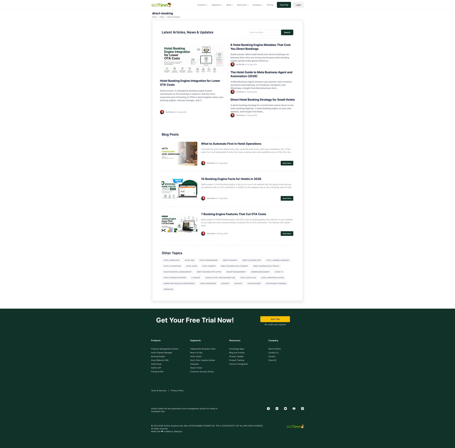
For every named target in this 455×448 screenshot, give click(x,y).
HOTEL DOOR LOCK (248, 278)
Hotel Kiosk (156, 364)
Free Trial (284, 5)
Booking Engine (158, 356)
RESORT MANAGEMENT (236, 272)
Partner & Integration (238, 364)
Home (154, 17)
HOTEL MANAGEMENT (209, 260)
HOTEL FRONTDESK (208, 283)
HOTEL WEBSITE (209, 266)
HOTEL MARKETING (172, 260)
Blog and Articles (237, 352)
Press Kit (272, 360)
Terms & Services (158, 390)
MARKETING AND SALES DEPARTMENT (179, 283)
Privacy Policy (177, 390)
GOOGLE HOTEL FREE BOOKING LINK (220, 278)
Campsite (194, 364)
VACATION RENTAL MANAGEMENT (178, 272)
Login (298, 5)
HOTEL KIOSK (191, 266)
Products (202, 5)
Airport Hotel (196, 368)
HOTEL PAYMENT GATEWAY (175, 278)
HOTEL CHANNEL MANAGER (277, 260)
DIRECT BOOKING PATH (251, 260)
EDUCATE (238, 283)
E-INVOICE (195, 278)
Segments (216, 5)
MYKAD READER (254, 283)
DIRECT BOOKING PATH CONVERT (234, 266)
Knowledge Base (236, 349)
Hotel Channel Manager (161, 352)
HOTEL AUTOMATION (172, 266)
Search (287, 32)
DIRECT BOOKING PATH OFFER (209, 272)
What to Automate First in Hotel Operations (231, 143)
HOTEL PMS (189, 260)
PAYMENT (225, 283)
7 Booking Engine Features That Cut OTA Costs (233, 214)
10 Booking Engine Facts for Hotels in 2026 (231, 179)
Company (256, 5)
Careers (271, 356)
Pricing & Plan (157, 371)
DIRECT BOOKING (230, 260)
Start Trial (275, 319)
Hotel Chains (196, 356)
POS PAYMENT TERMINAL (276, 283)
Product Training (236, 360)
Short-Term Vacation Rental (202, 360)
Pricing (270, 5)
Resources (242, 5)
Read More (287, 163)
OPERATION (168, 289)
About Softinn (274, 349)
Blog (162, 17)
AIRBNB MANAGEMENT (260, 272)
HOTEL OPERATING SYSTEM (272, 278)
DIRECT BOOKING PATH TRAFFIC (266, 266)
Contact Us (273, 352)
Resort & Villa (196, 352)
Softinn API (156, 368)
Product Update (236, 356)
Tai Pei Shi (170, 112)
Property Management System (164, 349)
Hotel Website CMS (159, 360)
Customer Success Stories (202, 371)
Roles (228, 5)
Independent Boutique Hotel (202, 349)
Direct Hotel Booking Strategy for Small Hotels (262, 99)
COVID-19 (279, 272)
